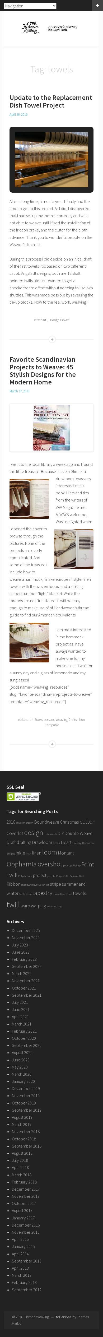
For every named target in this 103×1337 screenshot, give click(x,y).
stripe (55, 884)
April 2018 (20, 1167)
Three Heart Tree (62, 894)
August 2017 (22, 1210)
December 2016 (26, 1225)
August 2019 (22, 1117)
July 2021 (20, 1002)
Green (56, 843)
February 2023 (24, 959)
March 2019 (21, 1124)
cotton (88, 821)
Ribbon (13, 884)
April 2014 (20, 1253)
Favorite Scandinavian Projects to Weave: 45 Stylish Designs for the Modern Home (43, 370)
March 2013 (21, 1275)
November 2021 (26, 980)
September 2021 (26, 995)
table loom (25, 894)
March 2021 (21, 1024)
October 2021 (24, 988)
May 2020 (20, 1067)
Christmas (69, 822)
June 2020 (21, 1059)
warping (38, 906)
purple (51, 876)
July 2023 (20, 945)
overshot (50, 864)
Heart (66, 842)
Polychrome (25, 876)
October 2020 (24, 1038)
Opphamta (22, 864)
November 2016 (26, 1232)
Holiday (76, 843)
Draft (11, 842)
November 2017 (26, 1196)
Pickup (77, 865)
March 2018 (21, 1174)
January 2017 (23, 1217)
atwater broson (24, 822)
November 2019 (26, 1095)
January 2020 (23, 1081)
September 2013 (26, 1261)
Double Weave (78, 833)
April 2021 (20, 1016)
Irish (28, 853)
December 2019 (26, 1088)
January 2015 (23, 1246)
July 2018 (20, 1160)
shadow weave (29, 884)
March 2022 (21, 973)
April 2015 (20, 1239)
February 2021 (24, 1031)
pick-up (67, 865)
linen (36, 853)
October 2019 (24, 1103)
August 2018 (22, 1153)
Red (81, 876)
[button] (39, 172)
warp (25, 906)
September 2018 (26, 1146)
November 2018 (26, 1131)
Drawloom (42, 842)
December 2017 (26, 1189)
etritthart (40, 320)
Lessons (49, 719)
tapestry (42, 893)
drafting (24, 842)
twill (13, 904)
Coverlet (15, 833)
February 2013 (24, 1282)
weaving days (54, 906)
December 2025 (26, 930)
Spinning (43, 884)
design (33, 832)
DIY (61, 833)
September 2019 (26, 1110)
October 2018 (24, 1138)
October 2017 (24, 1203)
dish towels (50, 834)
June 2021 (21, 1009)
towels (79, 893)
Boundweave (46, 822)
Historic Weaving (36, 1317)
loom (49, 852)
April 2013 (20, 1268)
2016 (11, 822)
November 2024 (26, 937)
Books (39, 719)
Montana (66, 853)
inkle (20, 853)
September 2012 (26, 1289)
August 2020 (22, 1052)
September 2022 (26, 966)
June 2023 (21, 952)
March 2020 (21, 1074)
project (39, 875)
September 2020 (26, 1045)
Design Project (59, 320)
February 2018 (24, 1182)
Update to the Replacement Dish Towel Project (51, 101)
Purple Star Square (67, 876)
